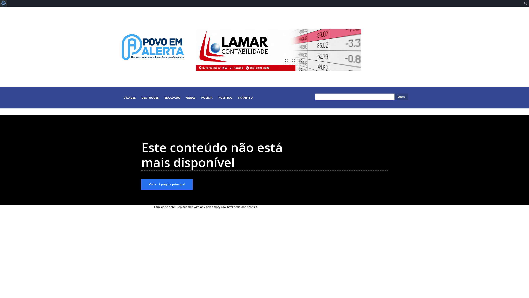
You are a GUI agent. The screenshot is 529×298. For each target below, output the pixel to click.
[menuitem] (3, 3)
